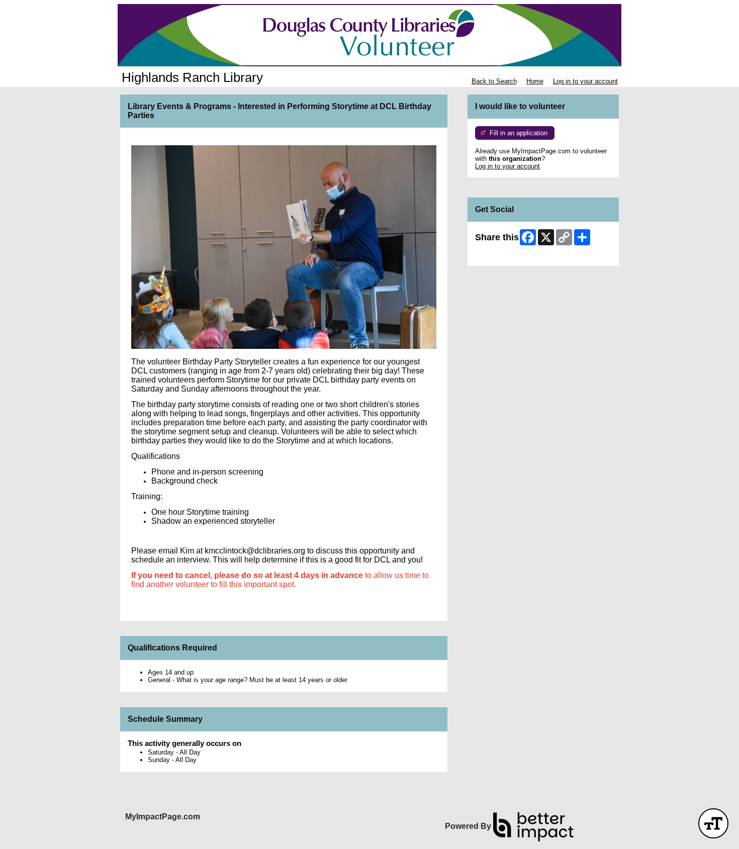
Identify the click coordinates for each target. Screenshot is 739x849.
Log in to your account (585, 81)
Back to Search (494, 81)
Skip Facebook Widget (508, 254)
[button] (713, 823)
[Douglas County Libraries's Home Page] (369, 35)
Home (534, 81)
